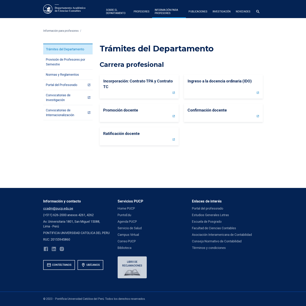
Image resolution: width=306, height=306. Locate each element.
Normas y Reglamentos (62, 74)
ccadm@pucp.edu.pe (58, 208)
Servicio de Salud (130, 228)
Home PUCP (126, 208)
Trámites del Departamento (65, 49)
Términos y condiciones (209, 248)
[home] (64, 9)
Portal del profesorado (207, 208)
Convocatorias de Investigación (58, 97)
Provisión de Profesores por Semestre (65, 62)
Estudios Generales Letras (210, 215)
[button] (117, 12)
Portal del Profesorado (61, 85)
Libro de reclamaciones (132, 263)
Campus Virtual (128, 235)
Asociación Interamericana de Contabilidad (222, 235)
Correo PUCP (127, 241)
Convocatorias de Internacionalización (60, 112)
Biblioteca (124, 248)
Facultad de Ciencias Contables (214, 228)
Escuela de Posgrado (207, 221)
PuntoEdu (124, 215)
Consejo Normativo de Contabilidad (217, 241)
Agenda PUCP (127, 221)
